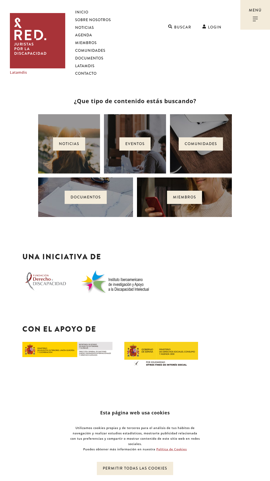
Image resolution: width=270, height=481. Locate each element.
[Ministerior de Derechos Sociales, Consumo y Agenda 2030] (161, 353)
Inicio (81, 12)
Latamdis (18, 72)
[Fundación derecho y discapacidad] (45, 281)
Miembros (86, 43)
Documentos (89, 58)
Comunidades (90, 50)
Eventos (135, 144)
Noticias (84, 27)
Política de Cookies (171, 449)
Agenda (83, 35)
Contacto (86, 73)
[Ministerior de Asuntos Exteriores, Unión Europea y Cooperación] (67, 349)
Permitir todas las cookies (135, 468)
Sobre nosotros (93, 20)
